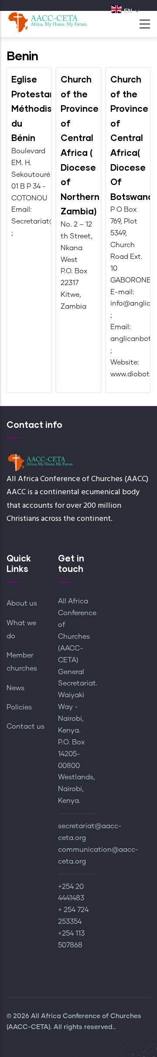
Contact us (25, 726)
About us (22, 603)
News (15, 688)
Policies (19, 707)
